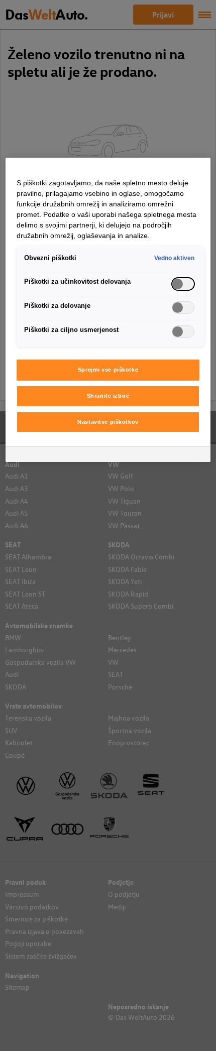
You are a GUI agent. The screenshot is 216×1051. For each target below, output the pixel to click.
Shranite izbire (108, 396)
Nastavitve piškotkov (107, 422)
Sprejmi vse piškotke (108, 370)
